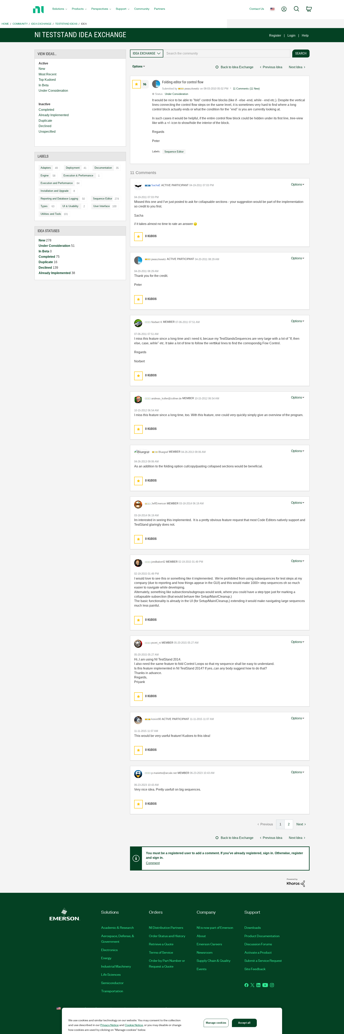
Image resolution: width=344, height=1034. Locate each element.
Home (5, 23)
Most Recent (47, 74)
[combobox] (226, 53)
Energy (106, 958)
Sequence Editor (102, 198)
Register (275, 35)
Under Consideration (53, 90)
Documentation (103, 167)
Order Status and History (167, 936)
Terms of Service (161, 952)
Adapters (46, 167)
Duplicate (45, 120)
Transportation (112, 991)
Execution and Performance (57, 183)
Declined (45, 126)
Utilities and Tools (51, 213)
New (42, 68)
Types (44, 206)
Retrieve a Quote (161, 944)
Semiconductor (112, 983)
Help (305, 35)
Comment (153, 863)
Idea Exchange (41, 23)
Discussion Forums (258, 944)
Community (20, 23)
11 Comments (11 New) (246, 88)
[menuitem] (59, 9)
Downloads (252, 927)
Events (201, 969)
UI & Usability (70, 206)
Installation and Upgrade (54, 190)
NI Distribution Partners (166, 927)
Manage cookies (216, 1022)
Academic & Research (117, 927)
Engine (45, 175)
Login (291, 35)
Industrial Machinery (116, 966)
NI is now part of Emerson (215, 927)
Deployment (73, 167)
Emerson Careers (209, 944)
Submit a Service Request (263, 960)
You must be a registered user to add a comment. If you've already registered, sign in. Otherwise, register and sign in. (224, 855)
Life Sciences (111, 974)
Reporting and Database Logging (59, 198)
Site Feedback (255, 969)
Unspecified (47, 131)
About (201, 936)
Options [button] (137, 66)
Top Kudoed (47, 79)
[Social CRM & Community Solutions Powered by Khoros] (296, 882)
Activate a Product (258, 952)
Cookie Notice (134, 1025)
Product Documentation (262, 936)
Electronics (109, 949)
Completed (46, 109)
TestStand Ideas (66, 23)
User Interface (101, 206)
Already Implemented (54, 115)
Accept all (244, 1022)
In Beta (44, 85)
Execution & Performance (78, 175)
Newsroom (204, 952)
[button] (136, 84)
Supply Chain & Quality (214, 960)
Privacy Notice (109, 1025)
